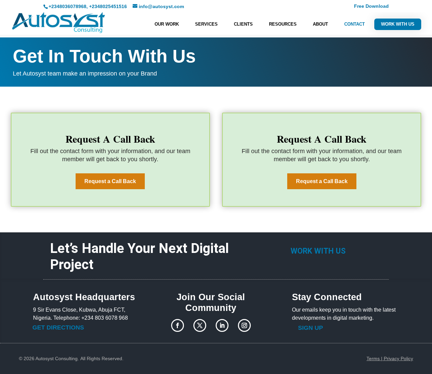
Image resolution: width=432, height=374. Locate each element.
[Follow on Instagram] (244, 325)
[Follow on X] (199, 325)
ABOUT (320, 24)
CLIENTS (243, 24)
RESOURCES (283, 24)
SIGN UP (310, 327)
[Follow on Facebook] (177, 325)
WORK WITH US (397, 24)
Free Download (371, 6)
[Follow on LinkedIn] (222, 325)
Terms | (375, 358)
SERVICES (206, 24)
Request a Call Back (110, 181)
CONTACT (354, 24)
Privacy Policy (398, 358)
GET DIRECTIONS (58, 327)
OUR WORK (167, 24)
